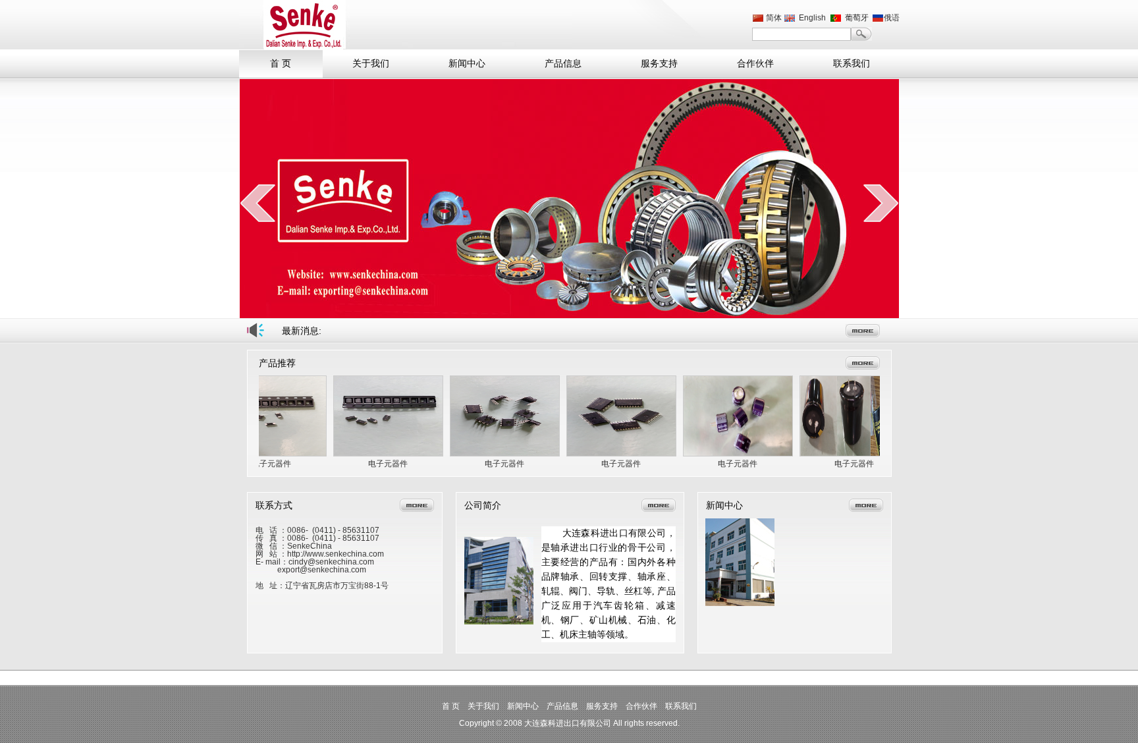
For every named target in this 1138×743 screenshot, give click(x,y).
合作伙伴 (755, 63)
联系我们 (851, 63)
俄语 (892, 17)
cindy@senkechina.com (331, 561)
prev (258, 202)
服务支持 (659, 63)
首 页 (280, 63)
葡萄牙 (857, 17)
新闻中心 (466, 63)
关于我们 (370, 63)
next (881, 202)
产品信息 (563, 63)
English (812, 17)
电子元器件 (271, 463)
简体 (774, 17)
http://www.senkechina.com (335, 554)
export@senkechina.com (321, 569)
